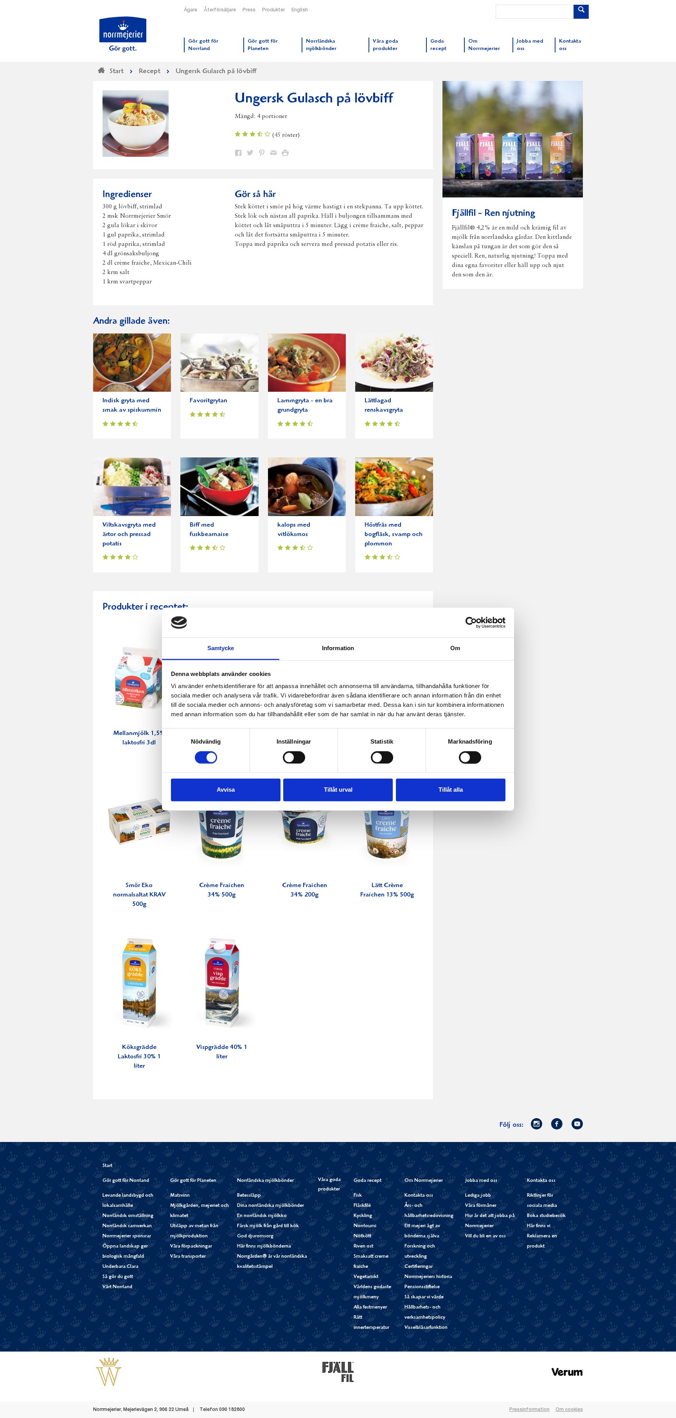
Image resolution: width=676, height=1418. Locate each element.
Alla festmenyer (370, 1307)
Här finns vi (538, 1226)
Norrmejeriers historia (428, 1277)
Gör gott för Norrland (125, 1180)
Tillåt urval (338, 790)
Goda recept (367, 1180)
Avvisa (226, 790)
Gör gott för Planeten (193, 1180)
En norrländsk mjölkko (262, 1216)
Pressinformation (529, 1409)
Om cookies (569, 1409)
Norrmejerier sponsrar (126, 1236)
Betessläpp (249, 1195)
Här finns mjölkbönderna (264, 1246)
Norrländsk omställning (127, 1216)
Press (249, 10)
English (299, 10)
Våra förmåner (480, 1205)
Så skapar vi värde (424, 1297)
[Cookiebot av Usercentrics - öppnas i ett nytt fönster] (471, 622)
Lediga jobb (478, 1195)
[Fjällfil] (338, 1371)
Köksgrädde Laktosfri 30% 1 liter (139, 1057)
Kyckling (363, 1216)
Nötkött (362, 1236)
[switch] (294, 756)
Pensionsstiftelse (422, 1287)
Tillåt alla (451, 790)
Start (107, 1166)
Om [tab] (455, 648)
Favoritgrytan (208, 401)
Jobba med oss (481, 1180)
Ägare (190, 10)
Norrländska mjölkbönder (265, 1180)
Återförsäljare (220, 10)
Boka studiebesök (546, 1216)
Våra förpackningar (191, 1246)
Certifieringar (419, 1266)
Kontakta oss (419, 1195)
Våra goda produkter (329, 1185)
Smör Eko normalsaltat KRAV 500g (139, 895)
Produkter (273, 10)
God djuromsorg (255, 1236)
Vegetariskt (366, 1277)
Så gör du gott (117, 1277)
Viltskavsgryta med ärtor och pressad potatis (129, 534)
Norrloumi (365, 1226)
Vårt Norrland (117, 1287)
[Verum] (567, 1371)
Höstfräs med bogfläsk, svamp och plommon (393, 534)
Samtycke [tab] (220, 648)
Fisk (358, 1195)
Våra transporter (188, 1256)
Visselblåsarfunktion (426, 1327)
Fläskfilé (362, 1205)
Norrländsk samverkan (127, 1226)
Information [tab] (338, 648)
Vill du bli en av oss (485, 1236)
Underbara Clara (120, 1266)
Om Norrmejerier (424, 1180)
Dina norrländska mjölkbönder (270, 1205)
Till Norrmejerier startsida (122, 34)
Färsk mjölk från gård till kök (268, 1226)
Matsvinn (180, 1195)
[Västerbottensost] (108, 1371)
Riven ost (363, 1246)
